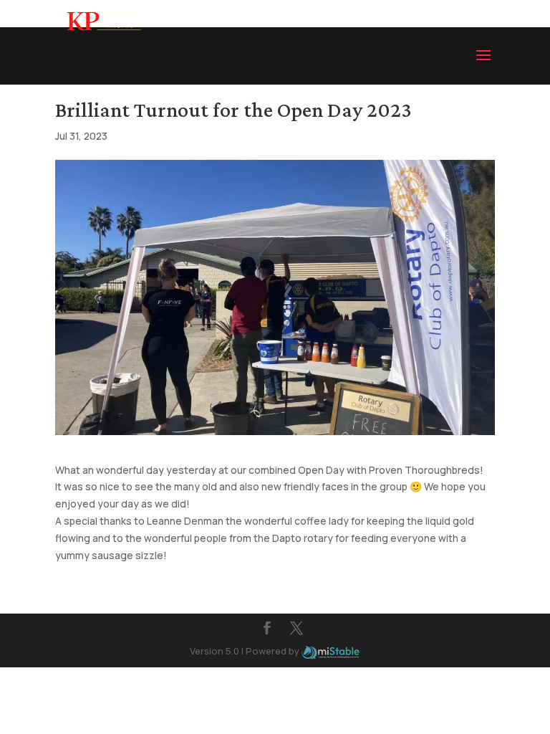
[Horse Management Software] (330, 650)
